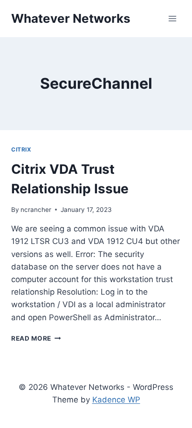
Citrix (21, 149)
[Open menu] (172, 18)
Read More (36, 338)
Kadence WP (116, 399)
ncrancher (36, 209)
